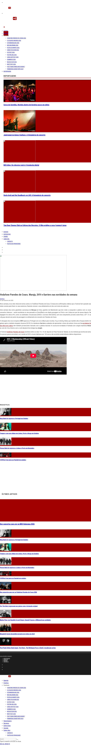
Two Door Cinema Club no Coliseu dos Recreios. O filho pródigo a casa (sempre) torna (35, 225)
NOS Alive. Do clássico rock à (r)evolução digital (21, 165)
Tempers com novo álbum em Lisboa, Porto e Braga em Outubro (19, 433)
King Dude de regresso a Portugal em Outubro (14, 418)
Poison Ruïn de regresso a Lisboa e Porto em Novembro (17, 448)
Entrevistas (7, 234)
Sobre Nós (6, 239)
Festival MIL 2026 (12, 55)
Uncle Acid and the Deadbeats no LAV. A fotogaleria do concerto (27, 195)
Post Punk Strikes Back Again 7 (16, 66)
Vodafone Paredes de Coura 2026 (16, 38)
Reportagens (7, 71)
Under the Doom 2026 (13, 50)
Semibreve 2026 (11, 59)
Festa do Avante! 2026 (13, 47)
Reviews (6, 232)
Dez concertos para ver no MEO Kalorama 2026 (17, 524)
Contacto (10, 241)
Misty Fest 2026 (11, 64)
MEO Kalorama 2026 (12, 45)
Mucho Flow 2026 (12, 62)
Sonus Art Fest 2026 (12, 57)
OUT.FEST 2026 (11, 52)
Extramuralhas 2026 (13, 43)
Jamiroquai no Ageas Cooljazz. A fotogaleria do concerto (24, 135)
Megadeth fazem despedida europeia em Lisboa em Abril (17, 634)
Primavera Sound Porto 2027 (15, 69)
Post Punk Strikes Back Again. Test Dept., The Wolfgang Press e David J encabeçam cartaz (28, 648)
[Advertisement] (45, 389)
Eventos (6, 33)
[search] (17, 739)
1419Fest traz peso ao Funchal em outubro (13, 460)
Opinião (6, 236)
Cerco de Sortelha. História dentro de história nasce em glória (26, 105)
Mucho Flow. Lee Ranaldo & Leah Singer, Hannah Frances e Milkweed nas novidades (25, 620)
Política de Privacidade (14, 243)
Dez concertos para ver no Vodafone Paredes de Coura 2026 (18, 592)
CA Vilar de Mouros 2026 (14, 40)
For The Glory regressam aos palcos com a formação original (19, 606)
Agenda (6, 31)
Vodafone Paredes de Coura (15, 332)
